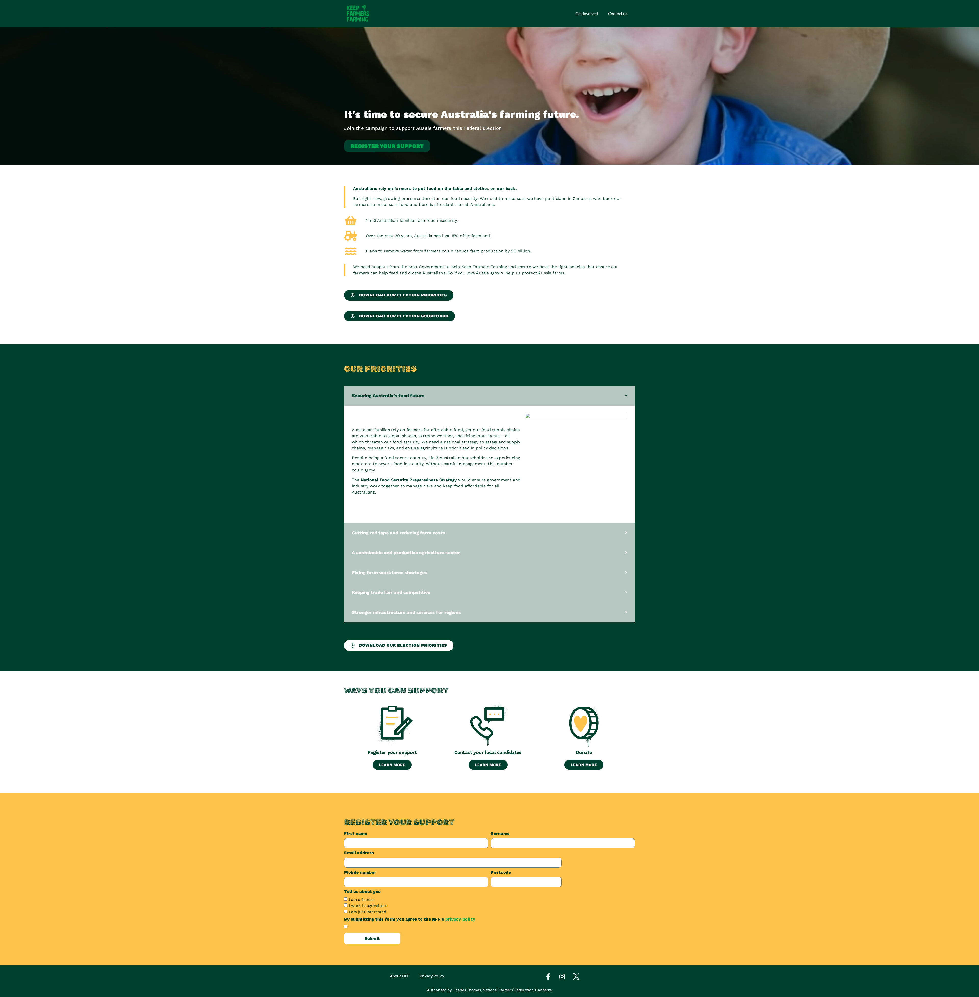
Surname (500, 834)
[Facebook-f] (548, 976)
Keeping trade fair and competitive (391, 592)
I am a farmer (362, 899)
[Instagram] (562, 976)
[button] (489, 396)
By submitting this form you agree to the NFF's (409, 919)
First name (355, 834)
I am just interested (367, 912)
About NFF (399, 975)
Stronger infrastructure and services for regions (406, 612)
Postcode (501, 872)
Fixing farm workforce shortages (389, 572)
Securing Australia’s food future (388, 395)
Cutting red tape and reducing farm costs (398, 532)
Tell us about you (362, 892)
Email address (359, 853)
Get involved (586, 13)
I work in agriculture (368, 905)
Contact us (617, 13)
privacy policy (460, 919)
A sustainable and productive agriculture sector (406, 552)
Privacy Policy (432, 975)
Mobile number (360, 872)
